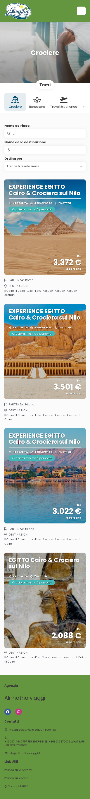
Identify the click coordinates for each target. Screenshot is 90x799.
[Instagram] (18, 712)
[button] (81, 11)
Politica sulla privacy (18, 770)
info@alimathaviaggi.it (24, 753)
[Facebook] (7, 712)
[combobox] (45, 150)
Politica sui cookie (16, 778)
